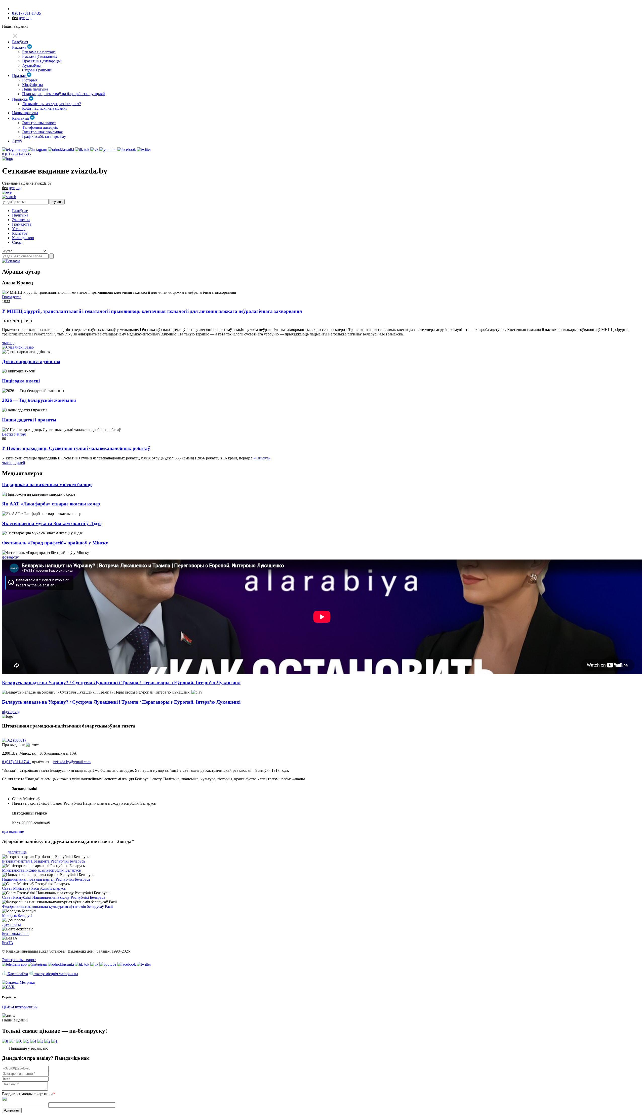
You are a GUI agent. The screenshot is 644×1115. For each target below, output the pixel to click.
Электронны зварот (39, 123)
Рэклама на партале (39, 52)
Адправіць (12, 1110)
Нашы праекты (25, 113)
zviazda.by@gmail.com (72, 762)
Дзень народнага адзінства (31, 361)
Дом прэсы (11, 924)
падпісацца (17, 852)
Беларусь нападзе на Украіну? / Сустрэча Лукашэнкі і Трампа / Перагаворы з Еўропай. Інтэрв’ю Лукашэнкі (121, 682)
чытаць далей (13, 462)
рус (22, 18)
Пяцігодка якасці (21, 380)
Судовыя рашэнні (37, 70)
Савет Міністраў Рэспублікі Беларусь (34, 888)
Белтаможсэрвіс (15, 933)
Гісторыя (29, 80)
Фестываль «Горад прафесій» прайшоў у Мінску (55, 542)
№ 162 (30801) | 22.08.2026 (24, 736)
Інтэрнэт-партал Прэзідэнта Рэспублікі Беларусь (43, 861)
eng (28, 18)
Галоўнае (20, 210)
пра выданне (13, 831)
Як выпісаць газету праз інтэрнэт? (51, 104)
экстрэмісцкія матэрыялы (55, 974)
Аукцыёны (31, 65)
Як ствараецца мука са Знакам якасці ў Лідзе (51, 523)
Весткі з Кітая (14, 434)
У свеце (18, 229)
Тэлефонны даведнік (40, 127)
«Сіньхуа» (262, 458)
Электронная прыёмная (42, 132)
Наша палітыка (35, 89)
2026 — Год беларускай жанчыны (39, 400)
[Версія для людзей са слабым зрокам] (7, 192)
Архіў (17, 141)
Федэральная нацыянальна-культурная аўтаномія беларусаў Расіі (57, 906)
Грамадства (21, 224)
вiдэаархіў (10, 712)
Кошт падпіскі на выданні (44, 108)
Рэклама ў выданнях (39, 56)
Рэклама (19, 47)
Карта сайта (17, 974)
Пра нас (19, 75)
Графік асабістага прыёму (44, 136)
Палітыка (20, 215)
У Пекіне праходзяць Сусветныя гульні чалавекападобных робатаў (76, 448)
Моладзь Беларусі (17, 915)
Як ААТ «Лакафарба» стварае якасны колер (51, 503)
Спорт (17, 242)
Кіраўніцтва (32, 84)
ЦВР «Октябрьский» (20, 1007)
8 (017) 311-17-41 (16, 762)
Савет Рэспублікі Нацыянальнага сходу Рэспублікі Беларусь (53, 897)
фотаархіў (10, 557)
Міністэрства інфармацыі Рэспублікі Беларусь (41, 870)
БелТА (7, 942)
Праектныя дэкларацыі (42, 61)
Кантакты (21, 118)
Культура (19, 233)
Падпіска (20, 99)
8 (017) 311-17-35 (26, 13)
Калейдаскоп (23, 238)
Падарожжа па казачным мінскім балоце (47, 484)
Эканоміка (21, 220)
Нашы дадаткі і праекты (29, 419)
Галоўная (20, 42)
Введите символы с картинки (28, 1094)
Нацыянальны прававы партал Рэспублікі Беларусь (46, 879)
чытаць (8, 342)
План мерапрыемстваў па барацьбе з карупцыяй (63, 94)
